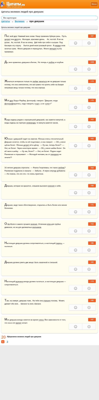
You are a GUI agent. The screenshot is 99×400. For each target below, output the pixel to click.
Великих (19, 21)
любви (35, 81)
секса (41, 320)
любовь (61, 168)
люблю (51, 62)
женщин (53, 49)
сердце (58, 45)
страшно (47, 301)
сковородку (31, 123)
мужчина (19, 281)
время (18, 323)
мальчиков (36, 227)
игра (49, 224)
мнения (51, 186)
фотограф (9, 104)
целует (7, 39)
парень (59, 243)
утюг (48, 104)
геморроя (55, 154)
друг (16, 39)
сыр (37, 104)
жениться (43, 81)
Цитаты (5, 21)
